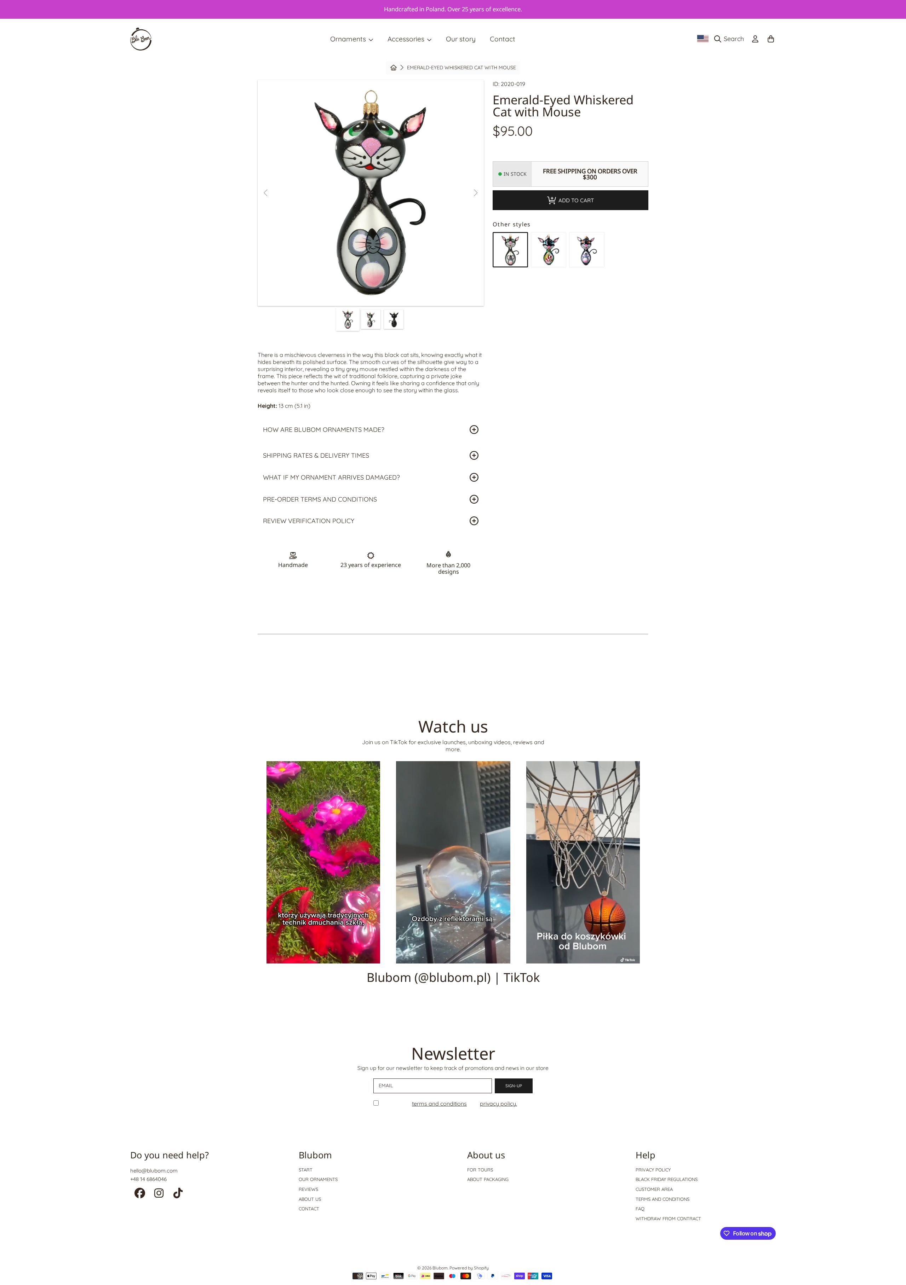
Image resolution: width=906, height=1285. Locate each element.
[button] (730, 39)
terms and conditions (439, 1103)
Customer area (654, 1189)
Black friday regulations (667, 1179)
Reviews (308, 1189)
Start (305, 1170)
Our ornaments (318, 1179)
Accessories (407, 39)
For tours (480, 1170)
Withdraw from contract (668, 1218)
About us (310, 1199)
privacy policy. (498, 1103)
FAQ (640, 1208)
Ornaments (349, 39)
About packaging (488, 1179)
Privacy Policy (653, 1170)
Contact (309, 1208)
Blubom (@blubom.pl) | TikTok (453, 977)
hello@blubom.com (154, 1170)
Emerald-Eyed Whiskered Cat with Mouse (461, 68)
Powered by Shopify (469, 1267)
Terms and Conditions (662, 1199)
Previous (266, 193)
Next (475, 193)
